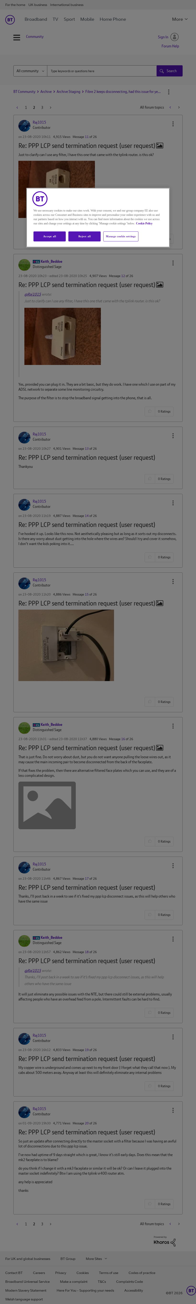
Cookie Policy (144, 223)
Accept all (49, 236)
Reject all (84, 236)
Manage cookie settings (121, 236)
